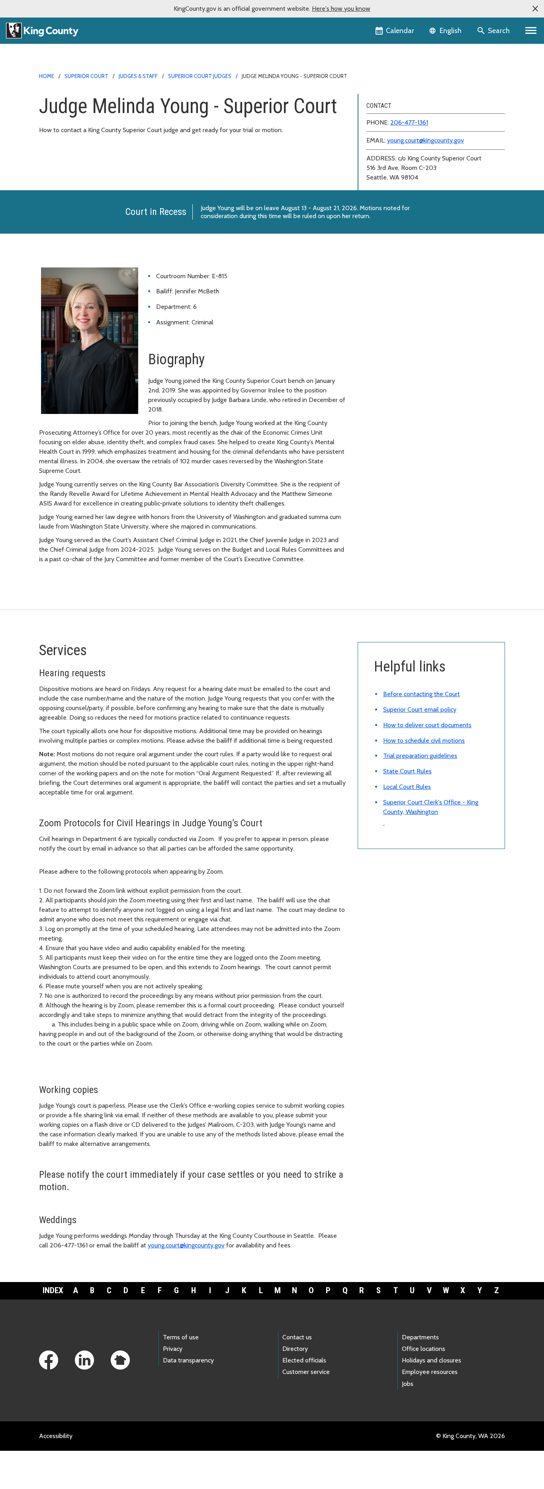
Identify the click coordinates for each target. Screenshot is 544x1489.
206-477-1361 (409, 122)
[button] (535, 9)
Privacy (172, 1348)
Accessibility (55, 1436)
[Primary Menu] (531, 31)
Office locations (423, 1348)
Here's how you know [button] (341, 8)
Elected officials (304, 1360)
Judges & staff (138, 76)
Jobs (407, 1384)
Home (46, 76)
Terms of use (181, 1337)
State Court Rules (407, 771)
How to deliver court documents (427, 725)
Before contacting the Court (421, 694)
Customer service (306, 1372)
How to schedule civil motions (424, 740)
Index (53, 1290)
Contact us (297, 1337)
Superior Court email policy (419, 709)
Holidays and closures (431, 1360)
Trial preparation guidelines (420, 755)
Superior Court (86, 76)
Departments (420, 1337)
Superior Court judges (199, 76)
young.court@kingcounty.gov (425, 140)
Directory (295, 1348)
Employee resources (430, 1372)
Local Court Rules (407, 786)
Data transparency (188, 1360)
